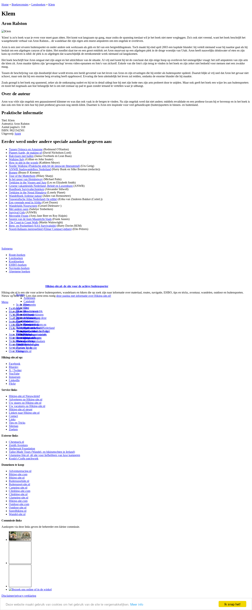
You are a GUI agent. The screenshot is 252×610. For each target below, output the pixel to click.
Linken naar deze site (36, 331)
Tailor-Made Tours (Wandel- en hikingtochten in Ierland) (42, 451)
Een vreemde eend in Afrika (25, 202)
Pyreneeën (30, 304)
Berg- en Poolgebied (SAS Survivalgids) (32, 225)
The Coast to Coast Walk (23, 222)
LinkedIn (14, 380)
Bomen (13, 172)
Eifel (26, 308)
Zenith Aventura (18, 445)
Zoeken (13, 429)
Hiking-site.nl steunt (20, 409)
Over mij (29, 314)
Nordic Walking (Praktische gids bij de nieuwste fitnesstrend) (44, 165)
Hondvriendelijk (33, 311)
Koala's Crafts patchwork (23, 458)
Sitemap (21, 341)
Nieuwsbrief (23, 344)
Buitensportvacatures (28, 337)
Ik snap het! (232, 604)
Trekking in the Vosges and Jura (27, 182)
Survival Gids (17, 212)
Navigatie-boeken (19, 268)
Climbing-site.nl (18, 494)
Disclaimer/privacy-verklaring (18, 595)
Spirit (18, 133)
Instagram (14, 321)
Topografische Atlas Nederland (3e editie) (33, 199)
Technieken (15, 341)
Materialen (22, 308)
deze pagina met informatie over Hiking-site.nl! (83, 295)
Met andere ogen (18, 209)
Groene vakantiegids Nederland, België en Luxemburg (41, 185)
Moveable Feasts (18, 215)
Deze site (21, 311)
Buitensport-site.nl (19, 484)
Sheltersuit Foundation (22, 448)
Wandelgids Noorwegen (23, 205)
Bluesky (13, 367)
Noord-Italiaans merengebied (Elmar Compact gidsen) (40, 229)
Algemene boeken (19, 271)
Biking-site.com (18, 474)
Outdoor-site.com (19, 504)
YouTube (14, 373)
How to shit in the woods (23, 162)
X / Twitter (15, 370)
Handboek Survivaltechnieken (26, 189)
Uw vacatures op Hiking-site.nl (27, 406)
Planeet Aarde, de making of (25, 152)
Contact (20, 351)
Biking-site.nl (17, 477)
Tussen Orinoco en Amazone (26, 149)
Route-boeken (17, 254)
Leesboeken (38, 4)
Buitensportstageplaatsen (30, 341)
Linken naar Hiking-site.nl (24, 412)
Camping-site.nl (18, 487)
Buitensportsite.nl (19, 481)
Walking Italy (17, 159)
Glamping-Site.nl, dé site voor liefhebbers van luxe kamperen (44, 455)
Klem (51, 4)
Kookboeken (16, 261)
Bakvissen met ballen (21, 156)
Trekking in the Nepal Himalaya (27, 192)
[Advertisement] (23, 281)
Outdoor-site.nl (17, 507)
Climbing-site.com (19, 491)
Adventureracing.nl (20, 471)
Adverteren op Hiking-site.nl (25, 399)
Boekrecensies (20, 4)
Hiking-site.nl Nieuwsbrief (24, 396)
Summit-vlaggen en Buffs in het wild (35, 326)
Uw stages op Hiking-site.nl (25, 402)
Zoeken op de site (26, 347)
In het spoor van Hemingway (26, 179)
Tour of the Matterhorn (22, 175)
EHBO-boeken (18, 264)
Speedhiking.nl (17, 510)
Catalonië (29, 301)
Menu (4, 302)
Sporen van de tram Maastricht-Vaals (30, 219)
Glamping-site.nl (18, 497)
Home (5, 4)
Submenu (7, 248)
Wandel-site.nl (17, 514)
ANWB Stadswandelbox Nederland (30, 169)
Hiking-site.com (18, 500)
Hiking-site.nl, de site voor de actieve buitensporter (76, 286)
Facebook (14, 308)
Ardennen (29, 298)
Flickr (12, 328)
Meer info (136, 604)
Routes (20, 294)
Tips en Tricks (17, 422)
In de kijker (23, 304)
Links (12, 419)
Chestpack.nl (16, 441)
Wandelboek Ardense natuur (25, 195)
